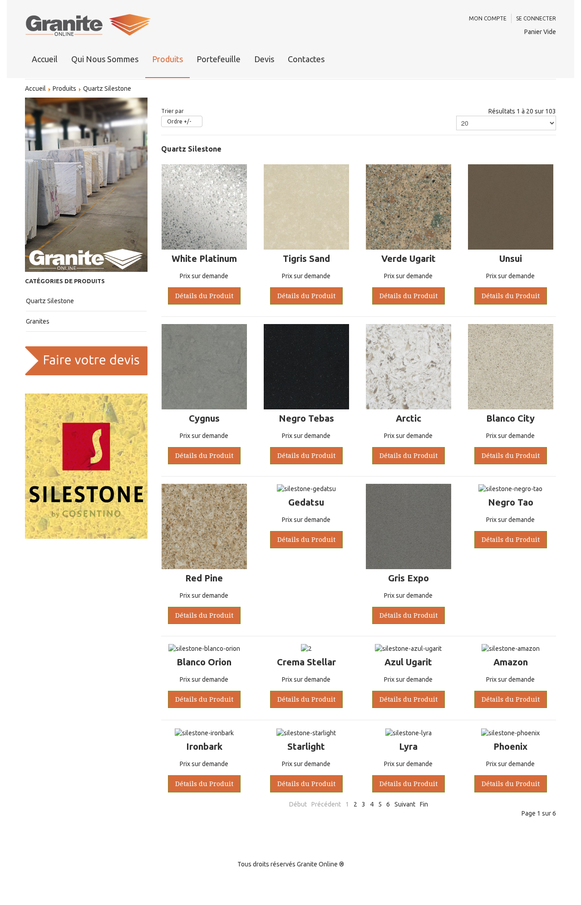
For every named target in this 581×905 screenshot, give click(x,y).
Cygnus (204, 418)
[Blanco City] (510, 366)
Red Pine (204, 578)
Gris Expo (408, 578)
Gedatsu (306, 502)
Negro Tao (510, 502)
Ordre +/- (179, 121)
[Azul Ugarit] (408, 648)
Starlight (306, 746)
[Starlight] (306, 732)
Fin (424, 804)
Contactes (306, 59)
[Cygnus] (204, 366)
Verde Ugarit (408, 258)
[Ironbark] (204, 732)
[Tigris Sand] (306, 206)
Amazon (510, 662)
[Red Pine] (204, 526)
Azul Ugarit (408, 662)
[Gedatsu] (306, 488)
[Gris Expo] (408, 526)
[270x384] (86, 184)
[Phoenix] (510, 732)
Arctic (408, 418)
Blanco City (510, 418)
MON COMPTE (488, 18)
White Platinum (204, 258)
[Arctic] (408, 366)
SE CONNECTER (536, 18)
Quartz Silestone (50, 301)
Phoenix (510, 746)
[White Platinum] (204, 206)
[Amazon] (511, 648)
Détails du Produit (204, 296)
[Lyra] (408, 732)
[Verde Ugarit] (408, 206)
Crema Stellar (306, 662)
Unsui (510, 258)
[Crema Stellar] (306, 648)
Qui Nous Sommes (104, 59)
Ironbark (204, 746)
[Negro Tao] (510, 488)
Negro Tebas (306, 418)
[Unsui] (510, 206)
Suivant (404, 804)
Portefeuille (219, 59)
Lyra (408, 746)
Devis (264, 59)
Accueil (45, 59)
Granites (37, 321)
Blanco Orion (204, 662)
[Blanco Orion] (204, 648)
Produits (167, 59)
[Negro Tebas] (306, 366)
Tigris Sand (306, 258)
